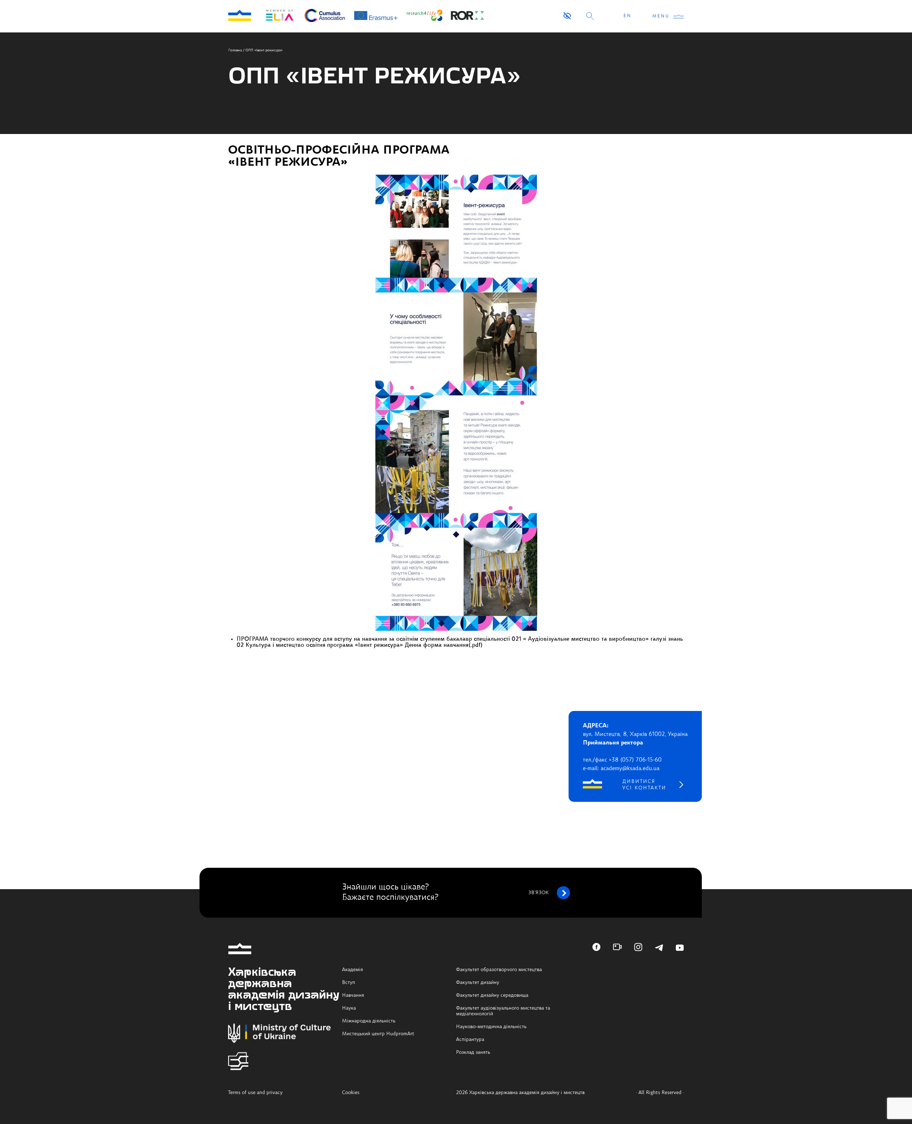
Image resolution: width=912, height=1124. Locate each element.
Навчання (353, 995)
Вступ (348, 982)
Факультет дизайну (477, 982)
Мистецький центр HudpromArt (378, 1033)
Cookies (350, 1092)
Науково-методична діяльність (491, 1026)
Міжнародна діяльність (368, 1021)
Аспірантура (470, 1039)
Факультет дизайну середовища (492, 995)
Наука (349, 1008)
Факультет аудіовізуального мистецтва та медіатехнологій (503, 1011)
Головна (235, 50)
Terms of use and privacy (255, 1092)
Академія (352, 969)
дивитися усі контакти (644, 784)
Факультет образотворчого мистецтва (499, 969)
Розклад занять (473, 1052)
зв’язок (538, 892)
